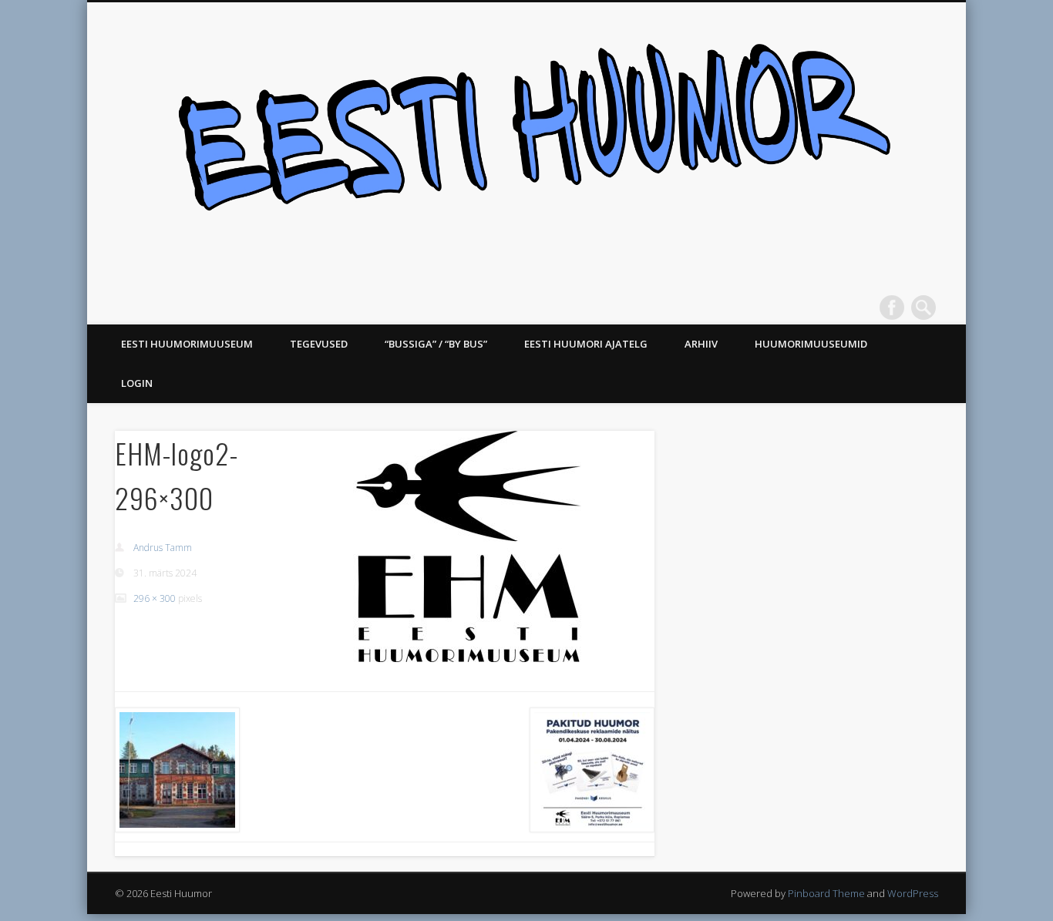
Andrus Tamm (162, 547)
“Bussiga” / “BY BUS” (436, 344)
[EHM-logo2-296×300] (467, 546)
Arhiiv (701, 344)
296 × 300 (154, 598)
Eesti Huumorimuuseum (187, 344)
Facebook (892, 307)
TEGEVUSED (319, 344)
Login (137, 383)
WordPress (912, 893)
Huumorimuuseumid (811, 344)
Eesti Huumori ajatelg (586, 344)
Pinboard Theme (826, 893)
